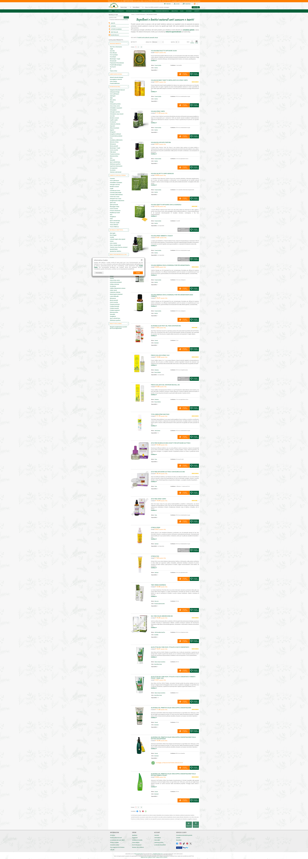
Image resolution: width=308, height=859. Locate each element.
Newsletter (179, 840)
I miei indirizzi (157, 837)
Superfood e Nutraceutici (116, 166)
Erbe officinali (113, 52)
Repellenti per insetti (115, 212)
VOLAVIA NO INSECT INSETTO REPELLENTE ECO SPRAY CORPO (169, 80)
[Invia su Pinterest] (143, 811)
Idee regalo (112, 233)
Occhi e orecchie (114, 150)
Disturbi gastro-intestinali (116, 294)
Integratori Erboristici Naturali (117, 90)
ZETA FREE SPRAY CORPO (158, 499)
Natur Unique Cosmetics (160, 661)
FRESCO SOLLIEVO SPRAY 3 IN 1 (160, 355)
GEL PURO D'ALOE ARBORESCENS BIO (162, 616)
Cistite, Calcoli (113, 290)
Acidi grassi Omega (114, 92)
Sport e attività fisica (115, 162)
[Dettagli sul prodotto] (140, 67)
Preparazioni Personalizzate (117, 63)
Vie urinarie (112, 170)
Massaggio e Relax (114, 206)
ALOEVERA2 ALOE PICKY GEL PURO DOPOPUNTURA (166, 326)
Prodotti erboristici (140, 14)
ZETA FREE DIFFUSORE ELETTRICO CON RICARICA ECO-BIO (168, 472)
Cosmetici (112, 178)
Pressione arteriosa (115, 154)
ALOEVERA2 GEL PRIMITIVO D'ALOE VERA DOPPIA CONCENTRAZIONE (171, 707)
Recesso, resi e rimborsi (138, 847)
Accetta (138, 272)
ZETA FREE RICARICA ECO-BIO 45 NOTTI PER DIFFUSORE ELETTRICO (170, 443)
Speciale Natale (114, 249)
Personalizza (99, 272)
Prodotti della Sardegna (116, 65)
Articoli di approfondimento (173, 32)
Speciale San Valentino (115, 251)
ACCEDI (177, 3)
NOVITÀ (113, 23)
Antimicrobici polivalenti (116, 282)
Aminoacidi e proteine (115, 104)
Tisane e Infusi (113, 71)
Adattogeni (112, 96)
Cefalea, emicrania (114, 284)
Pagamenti (135, 837)
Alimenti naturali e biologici (116, 77)
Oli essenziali (113, 61)
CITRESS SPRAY (155, 527)
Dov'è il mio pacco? (136, 845)
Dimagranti (112, 132)
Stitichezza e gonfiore (115, 164)
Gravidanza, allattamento (116, 140)
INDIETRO (188, 826)
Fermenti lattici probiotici (116, 136)
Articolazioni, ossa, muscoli (116, 114)
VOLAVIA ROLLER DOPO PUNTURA (161, 142)
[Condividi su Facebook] (137, 811)
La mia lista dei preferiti (160, 845)
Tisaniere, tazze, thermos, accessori (118, 247)
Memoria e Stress (114, 142)
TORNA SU (196, 826)
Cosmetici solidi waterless (116, 194)
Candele (112, 237)
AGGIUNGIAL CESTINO (184, 74)
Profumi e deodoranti (115, 210)
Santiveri (156, 543)
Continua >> (154, 60)
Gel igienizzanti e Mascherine (117, 200)
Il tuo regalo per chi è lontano (117, 847)
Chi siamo (112, 835)
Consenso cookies (114, 845)
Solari (111, 218)
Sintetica (192, 42)
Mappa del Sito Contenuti (161, 857)
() (197, 4)
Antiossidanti (113, 110)
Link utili (112, 849)
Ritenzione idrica (114, 156)
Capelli (111, 188)
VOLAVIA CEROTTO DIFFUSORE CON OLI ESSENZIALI (166, 204)
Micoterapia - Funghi (115, 58)
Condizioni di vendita (137, 840)
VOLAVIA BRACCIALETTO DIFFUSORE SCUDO (164, 50)
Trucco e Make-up (114, 226)
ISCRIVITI (126, 17)
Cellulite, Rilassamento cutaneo (117, 288)
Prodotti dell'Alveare (115, 83)
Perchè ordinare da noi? (116, 837)
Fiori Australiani (114, 54)
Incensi (111, 241)
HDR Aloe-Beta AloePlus (160, 632)
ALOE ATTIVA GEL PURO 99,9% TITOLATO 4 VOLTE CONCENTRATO (170, 647)
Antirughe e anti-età (115, 112)
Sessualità (112, 160)
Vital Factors (157, 430)
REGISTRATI (187, 3)
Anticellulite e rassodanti (116, 108)
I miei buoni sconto (158, 842)
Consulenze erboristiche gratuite (184, 835)
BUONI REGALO (115, 35)
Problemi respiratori (115, 310)
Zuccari (156, 340)
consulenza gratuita (188, 30)
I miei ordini (157, 840)
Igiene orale (113, 202)
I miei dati (156, 835)
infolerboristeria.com (158, 853)
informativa (125, 19)
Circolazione (113, 122)
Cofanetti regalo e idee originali (117, 239)
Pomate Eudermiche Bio (159, 603)
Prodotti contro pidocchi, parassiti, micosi (147, 37)
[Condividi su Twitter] (140, 811)
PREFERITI (168, 3)
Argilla (111, 48)
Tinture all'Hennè (114, 224)
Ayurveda (112, 50)
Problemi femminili (114, 306)
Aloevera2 (156, 342)
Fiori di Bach (113, 56)
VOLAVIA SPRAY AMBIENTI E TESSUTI (162, 236)
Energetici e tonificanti (115, 134)
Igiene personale (114, 204)
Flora (156, 459)
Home (132, 14)
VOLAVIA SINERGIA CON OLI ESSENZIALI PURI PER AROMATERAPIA (170, 265)
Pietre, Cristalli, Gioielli (115, 245)
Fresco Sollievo (157, 372)
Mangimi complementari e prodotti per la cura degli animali (118, 327)
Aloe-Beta (156, 634)
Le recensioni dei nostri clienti (117, 840)
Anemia (112, 278)
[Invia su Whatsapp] (146, 811)
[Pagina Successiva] (141, 47)
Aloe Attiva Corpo (158, 664)
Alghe (111, 98)
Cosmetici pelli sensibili (115, 192)
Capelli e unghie (114, 120)
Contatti (178, 837)
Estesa (196, 42)
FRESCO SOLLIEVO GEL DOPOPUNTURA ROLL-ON (165, 385)
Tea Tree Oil (113, 67)
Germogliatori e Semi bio (116, 79)
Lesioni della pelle (114, 296)
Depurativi (112, 126)
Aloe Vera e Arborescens (116, 46)
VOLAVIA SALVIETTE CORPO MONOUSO (162, 173)
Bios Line (156, 601)
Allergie (111, 102)
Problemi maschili (114, 308)
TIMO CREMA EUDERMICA (158, 585)
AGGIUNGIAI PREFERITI (195, 74)
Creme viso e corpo (114, 196)
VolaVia (156, 67)
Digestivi (112, 130)
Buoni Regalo (113, 235)
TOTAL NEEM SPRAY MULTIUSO (160, 414)
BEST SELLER (114, 32)
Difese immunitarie (114, 128)
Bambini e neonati (114, 118)
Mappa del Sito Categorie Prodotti (148, 857)
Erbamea (157, 370)
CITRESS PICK (155, 556)
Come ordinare (135, 842)
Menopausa (113, 144)
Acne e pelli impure (114, 94)
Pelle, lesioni (113, 152)
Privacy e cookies (114, 842)
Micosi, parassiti (114, 146)
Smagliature (113, 216)
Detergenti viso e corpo (115, 198)
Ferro (111, 138)
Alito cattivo (113, 100)
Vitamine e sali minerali (115, 172)
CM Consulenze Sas (138, 853)
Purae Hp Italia (158, 65)
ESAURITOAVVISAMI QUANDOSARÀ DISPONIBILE (185, 229)
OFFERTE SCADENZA (116, 29)
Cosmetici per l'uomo (115, 190)
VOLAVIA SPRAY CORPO (158, 111)
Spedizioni (134, 835)
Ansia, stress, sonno (115, 106)
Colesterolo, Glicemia (115, 124)
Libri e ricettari (113, 81)
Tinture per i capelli (114, 222)
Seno (111, 158)
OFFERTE (113, 26)
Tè (110, 69)
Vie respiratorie (113, 168)
